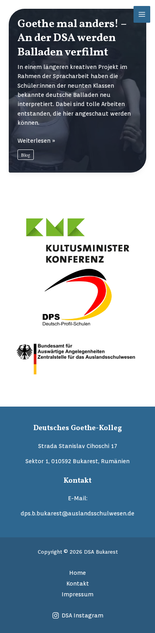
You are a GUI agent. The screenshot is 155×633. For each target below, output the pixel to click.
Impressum (77, 594)
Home (77, 572)
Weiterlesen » (36, 141)
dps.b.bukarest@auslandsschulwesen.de (77, 513)
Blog (25, 154)
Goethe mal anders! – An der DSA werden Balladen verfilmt (71, 38)
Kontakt (77, 583)
